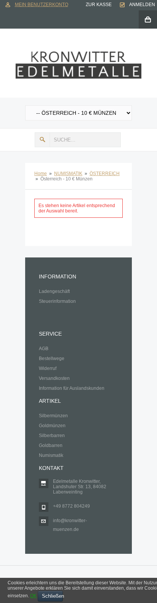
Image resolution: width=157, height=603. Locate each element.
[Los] (42, 139)
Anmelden (142, 4)
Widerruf (47, 368)
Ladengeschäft (54, 291)
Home (40, 173)
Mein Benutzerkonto (41, 4)
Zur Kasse (99, 4)
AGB (43, 348)
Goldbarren (50, 445)
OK (33, 595)
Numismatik (51, 455)
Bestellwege (51, 358)
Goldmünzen (52, 425)
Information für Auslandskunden (71, 388)
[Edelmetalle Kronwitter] (78, 54)
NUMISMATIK (68, 173)
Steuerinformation (57, 301)
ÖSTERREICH (105, 173)
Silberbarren (52, 435)
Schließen (52, 596)
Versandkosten (54, 378)
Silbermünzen (53, 415)
